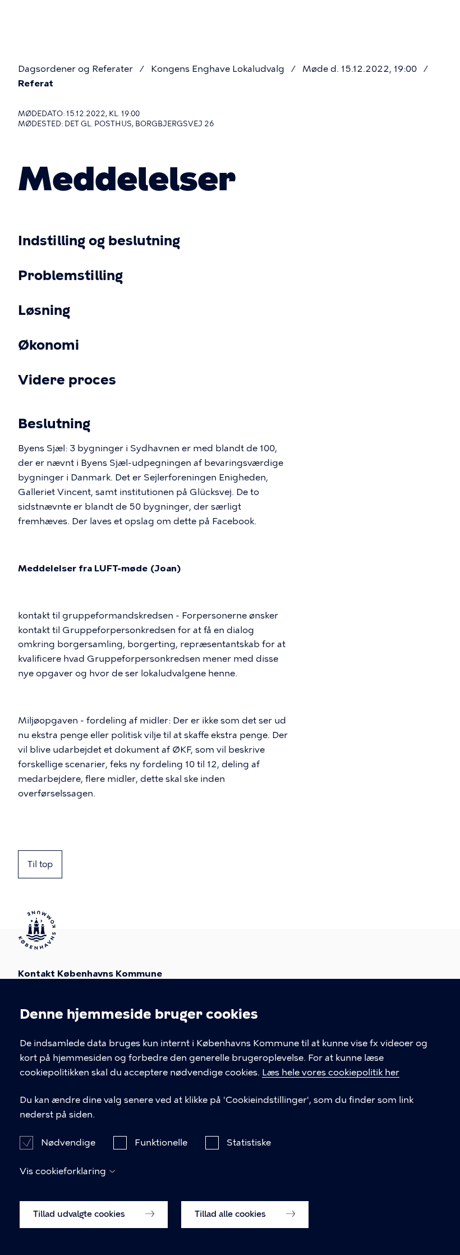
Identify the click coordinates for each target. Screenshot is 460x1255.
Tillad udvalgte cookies (80, 1214)
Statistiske (249, 1142)
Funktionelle (161, 1142)
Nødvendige (68, 1142)
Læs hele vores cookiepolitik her (330, 1072)
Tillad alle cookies (231, 1214)
